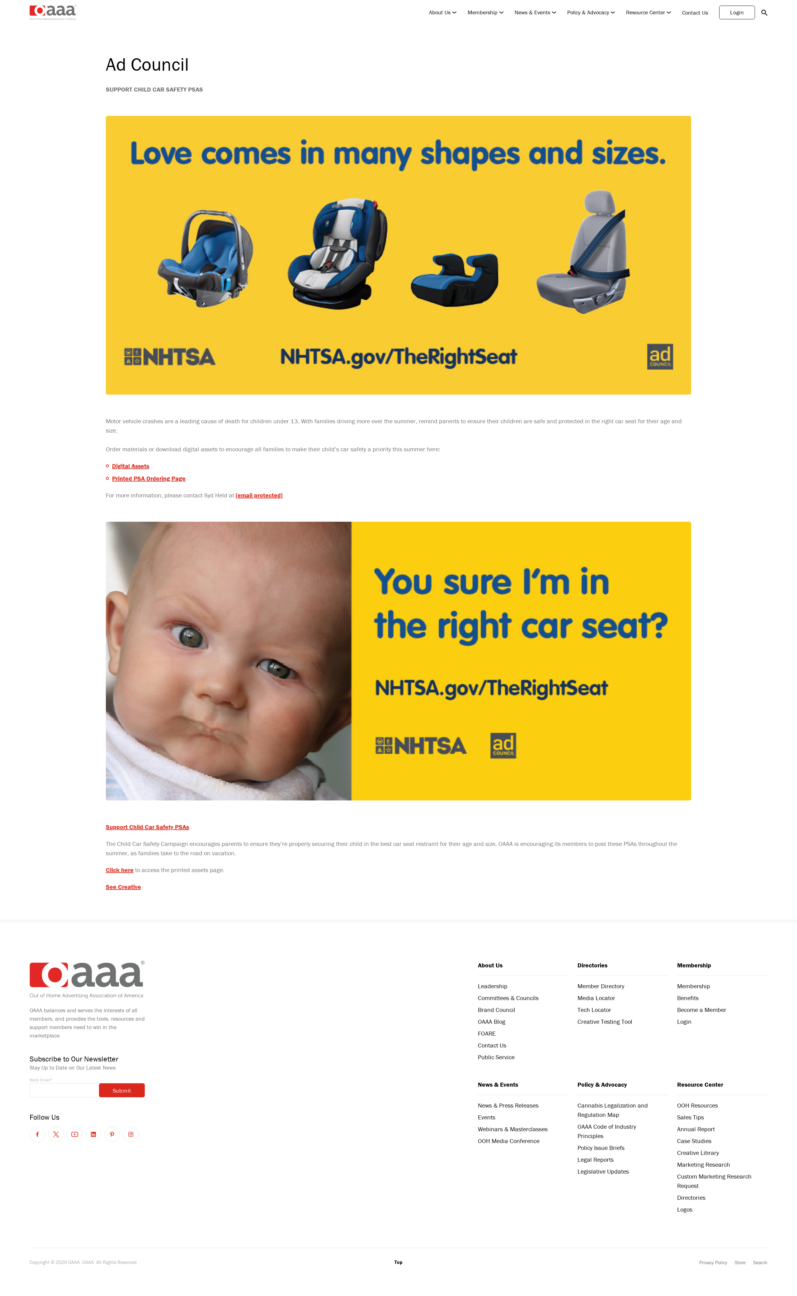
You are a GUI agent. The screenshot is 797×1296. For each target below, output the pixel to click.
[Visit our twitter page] (56, 1134)
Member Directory (601, 986)
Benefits (688, 998)
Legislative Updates (603, 1171)
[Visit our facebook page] (37, 1134)
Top (398, 1262)
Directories (592, 965)
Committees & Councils (508, 998)
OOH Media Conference (509, 1141)
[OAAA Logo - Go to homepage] (53, 12)
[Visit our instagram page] (131, 1134)
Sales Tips (690, 1117)
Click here (120, 870)
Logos (684, 1209)
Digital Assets (130, 466)
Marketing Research (703, 1164)
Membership (483, 12)
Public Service (496, 1057)
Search (760, 1262)
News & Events (532, 12)
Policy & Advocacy (588, 12)
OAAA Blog (491, 1021)
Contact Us (695, 12)
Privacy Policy (713, 1262)
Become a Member (701, 1010)
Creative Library (698, 1152)
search (764, 12)
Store (740, 1262)
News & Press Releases (508, 1105)
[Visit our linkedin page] (93, 1134)
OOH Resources (697, 1105)
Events (486, 1117)
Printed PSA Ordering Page (149, 478)
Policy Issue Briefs (601, 1147)
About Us (439, 12)
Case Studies (694, 1141)
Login (737, 12)
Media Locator (596, 998)
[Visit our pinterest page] (112, 1134)
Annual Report (696, 1129)
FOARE (487, 1033)
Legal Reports (596, 1159)
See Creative (123, 886)
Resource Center (645, 12)
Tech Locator (594, 1010)
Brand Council (496, 1010)
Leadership (492, 986)
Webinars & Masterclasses (513, 1129)
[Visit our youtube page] (75, 1134)
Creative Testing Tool (605, 1021)
